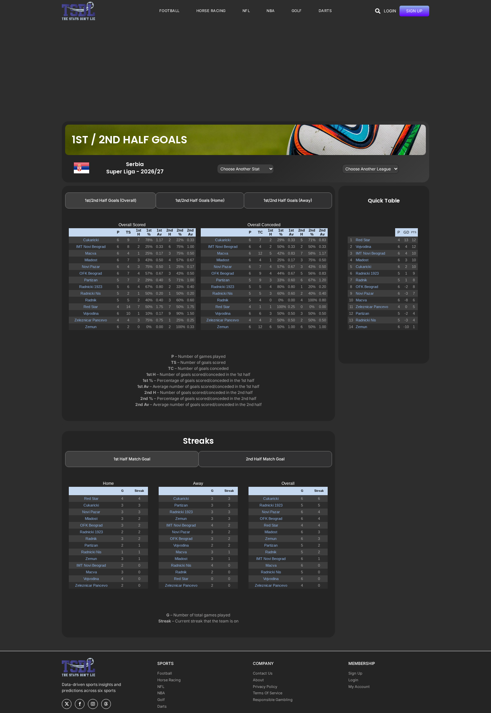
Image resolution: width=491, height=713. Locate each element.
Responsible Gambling (273, 699)
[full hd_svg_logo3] (78, 3)
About (258, 680)
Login (353, 680)
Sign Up (355, 673)
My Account (359, 686)
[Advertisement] (245, 71)
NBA (161, 693)
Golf (161, 699)
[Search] (377, 11)
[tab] (110, 200)
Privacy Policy (265, 686)
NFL (160, 686)
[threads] (106, 704)
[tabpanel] (198, 279)
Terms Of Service (267, 693)
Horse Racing (169, 680)
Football (164, 673)
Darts (162, 706)
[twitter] (66, 704)
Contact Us (263, 673)
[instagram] (93, 704)
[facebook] (80, 704)
